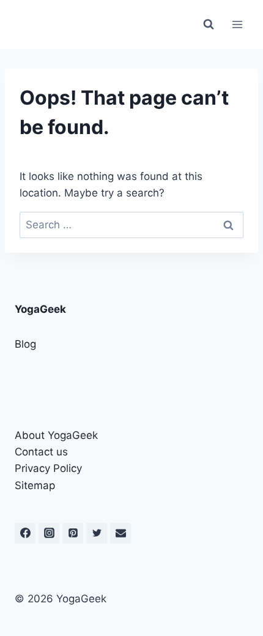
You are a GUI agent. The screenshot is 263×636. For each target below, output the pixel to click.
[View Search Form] (209, 24)
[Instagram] (49, 533)
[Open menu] (237, 24)
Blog (25, 344)
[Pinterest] (72, 533)
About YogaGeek (56, 435)
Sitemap (35, 485)
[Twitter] (96, 533)
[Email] (120, 533)
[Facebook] (25, 533)
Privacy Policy (48, 468)
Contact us (41, 452)
